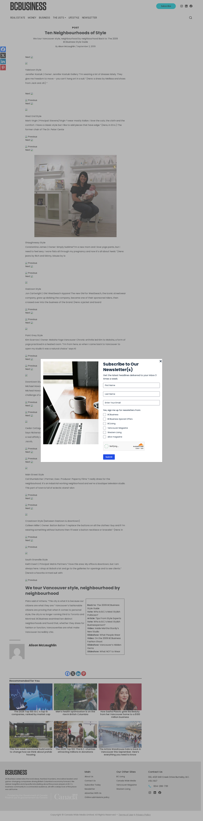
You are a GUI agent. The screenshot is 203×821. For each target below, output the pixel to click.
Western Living (115, 432)
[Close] (160, 361)
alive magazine (115, 436)
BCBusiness (113, 414)
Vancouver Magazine (118, 428)
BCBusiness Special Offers (120, 419)
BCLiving (111, 423)
